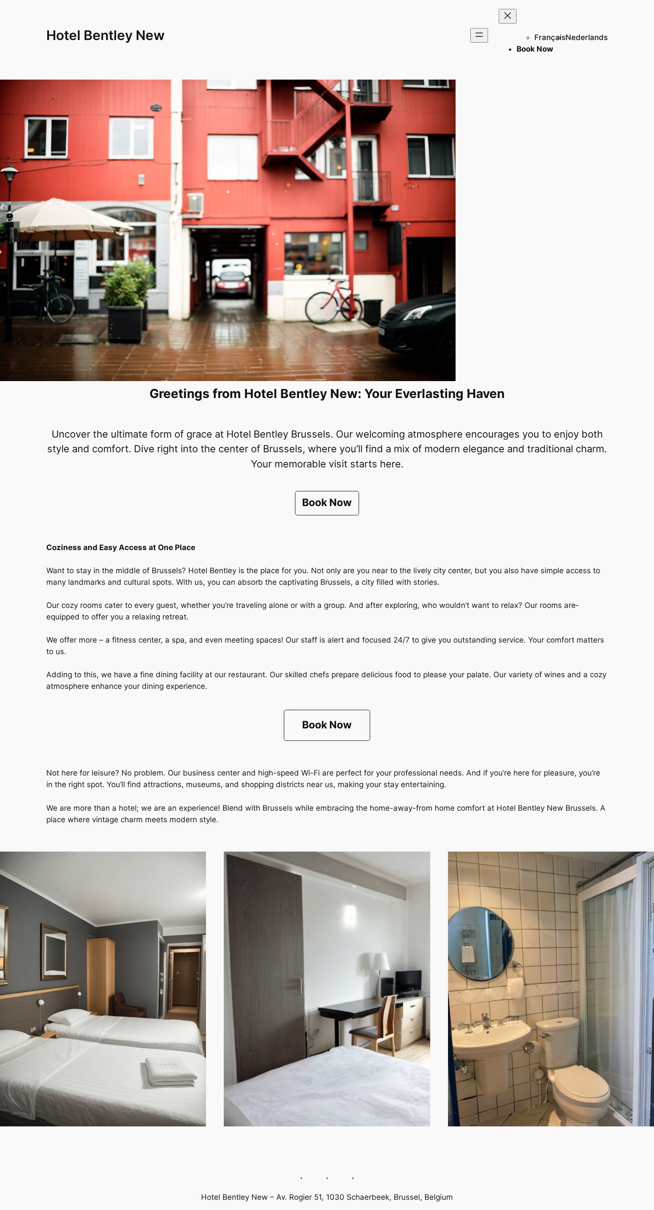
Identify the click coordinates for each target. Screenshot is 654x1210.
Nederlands (586, 37)
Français (549, 37)
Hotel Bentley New (105, 35)
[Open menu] (479, 35)
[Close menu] (508, 16)
